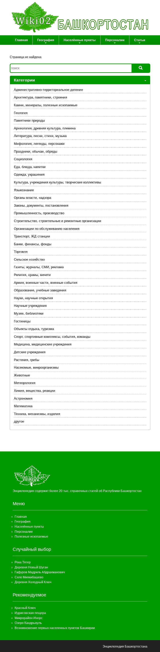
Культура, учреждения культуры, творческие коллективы (57, 182)
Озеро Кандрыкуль (28, 623)
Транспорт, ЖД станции (32, 236)
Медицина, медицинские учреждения (42, 344)
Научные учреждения (30, 306)
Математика (23, 406)
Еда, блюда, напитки (30, 167)
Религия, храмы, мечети (32, 275)
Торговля (21, 252)
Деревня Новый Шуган (31, 567)
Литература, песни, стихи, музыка (40, 136)
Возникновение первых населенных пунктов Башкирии (55, 628)
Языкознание (24, 190)
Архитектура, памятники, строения (40, 97)
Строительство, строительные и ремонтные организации (57, 221)
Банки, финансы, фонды (32, 244)
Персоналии (114, 40)
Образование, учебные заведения (40, 290)
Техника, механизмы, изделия (37, 414)
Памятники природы (29, 120)
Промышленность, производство (39, 213)
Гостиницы (22, 321)
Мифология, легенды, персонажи (39, 144)
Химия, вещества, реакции (34, 391)
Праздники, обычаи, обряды (35, 151)
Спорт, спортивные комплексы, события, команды (52, 337)
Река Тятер (23, 562)
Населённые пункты (80, 40)
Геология (21, 113)
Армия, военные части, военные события (45, 283)
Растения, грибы (26, 360)
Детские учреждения (29, 352)
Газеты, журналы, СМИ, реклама (39, 267)
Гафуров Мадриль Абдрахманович (40, 572)
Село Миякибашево (29, 577)
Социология (23, 159)
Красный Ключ (25, 608)
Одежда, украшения (29, 174)
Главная (21, 40)
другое (19, 421)
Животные (22, 375)
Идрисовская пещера (30, 613)
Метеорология (24, 383)
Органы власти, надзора (32, 198)
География (45, 40)
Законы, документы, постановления (41, 205)
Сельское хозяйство (29, 259)
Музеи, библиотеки (29, 313)
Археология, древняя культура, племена (45, 128)
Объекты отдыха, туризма (34, 329)
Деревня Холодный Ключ (33, 582)
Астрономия (23, 398)
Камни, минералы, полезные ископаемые (45, 105)
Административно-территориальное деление (48, 90)
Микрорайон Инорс (29, 618)
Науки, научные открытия (33, 298)
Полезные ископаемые (31, 536)
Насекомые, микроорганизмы (36, 367)
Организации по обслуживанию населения (46, 229)
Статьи (139, 40)
